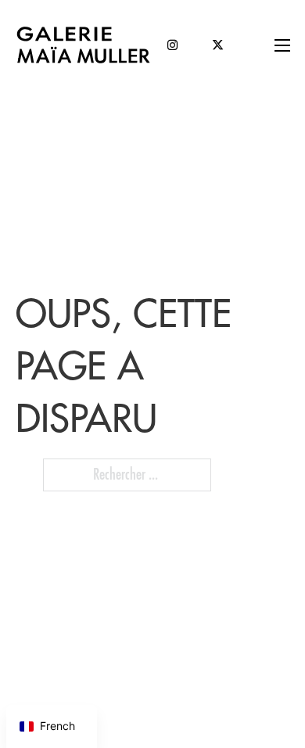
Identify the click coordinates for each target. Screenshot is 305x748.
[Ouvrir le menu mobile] (282, 45)
